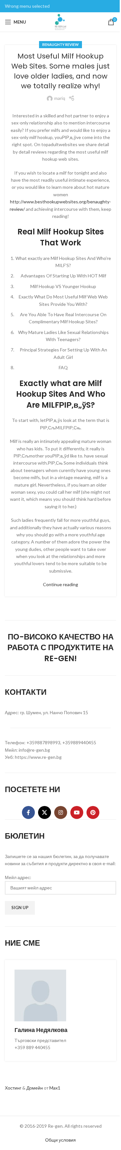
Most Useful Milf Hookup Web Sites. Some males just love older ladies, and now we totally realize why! (60, 71)
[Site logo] (60, 21)
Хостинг (13, 1088)
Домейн (34, 1088)
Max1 (54, 1088)
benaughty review (60, 44)
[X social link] (44, 812)
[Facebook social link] (28, 812)
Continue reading (60, 584)
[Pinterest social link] (92, 812)
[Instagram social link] (60, 812)
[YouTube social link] (76, 812)
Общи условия (60, 1140)
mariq (59, 98)
